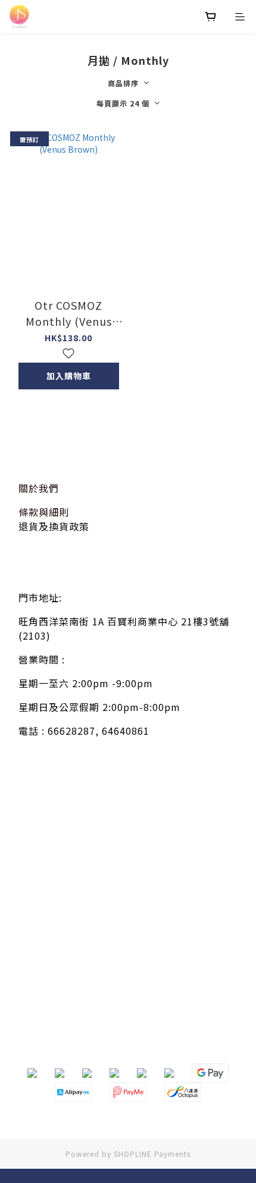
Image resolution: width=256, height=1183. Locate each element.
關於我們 (38, 488)
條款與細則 (43, 512)
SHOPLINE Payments (152, 1154)
